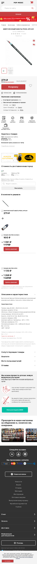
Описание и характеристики (14, 294)
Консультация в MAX (15, 410)
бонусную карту (9, 82)
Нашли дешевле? (21, 81)
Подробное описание (8, 146)
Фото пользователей (11, 361)
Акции (18, 485)
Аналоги (5, 356)
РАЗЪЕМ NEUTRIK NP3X (10, 268)
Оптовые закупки (18, 497)
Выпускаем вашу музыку (18, 500)
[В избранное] (30, 87)
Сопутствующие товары (12, 352)
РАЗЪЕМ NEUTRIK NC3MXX (11, 235)
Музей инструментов (18, 504)
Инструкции (18, 494)
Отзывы (5, 365)
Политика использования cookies (24, 557)
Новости (18, 482)
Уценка (18, 507)
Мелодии (18, 491)
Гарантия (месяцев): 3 (8, 336)
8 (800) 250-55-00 (19, 548)
